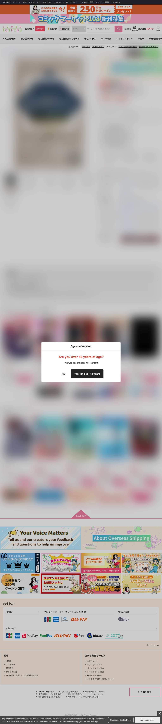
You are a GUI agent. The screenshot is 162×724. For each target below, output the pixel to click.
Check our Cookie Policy (120, 719)
